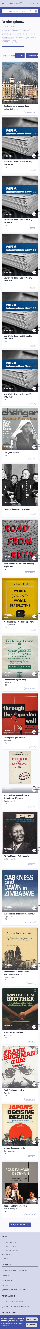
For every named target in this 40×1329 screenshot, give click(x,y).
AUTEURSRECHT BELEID (10, 1255)
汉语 (14, 41)
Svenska (7, 41)
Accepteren (31, 1319)
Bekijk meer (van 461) (20, 1225)
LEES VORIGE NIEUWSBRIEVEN (13, 1301)
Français (16, 34)
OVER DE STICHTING (9, 1247)
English (26, 30)
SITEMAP (5, 1259)
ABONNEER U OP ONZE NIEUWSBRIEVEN (18, 1307)
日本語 (25, 34)
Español (6, 34)
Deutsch (16, 30)
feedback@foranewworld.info (14, 1290)
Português (20, 37)
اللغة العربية (7, 30)
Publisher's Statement (11, 1251)
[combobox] (35, 3)
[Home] (15, 3)
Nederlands (8, 37)
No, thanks (31, 1325)
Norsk (33, 34)
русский (30, 37)
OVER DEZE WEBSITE (9, 1243)
